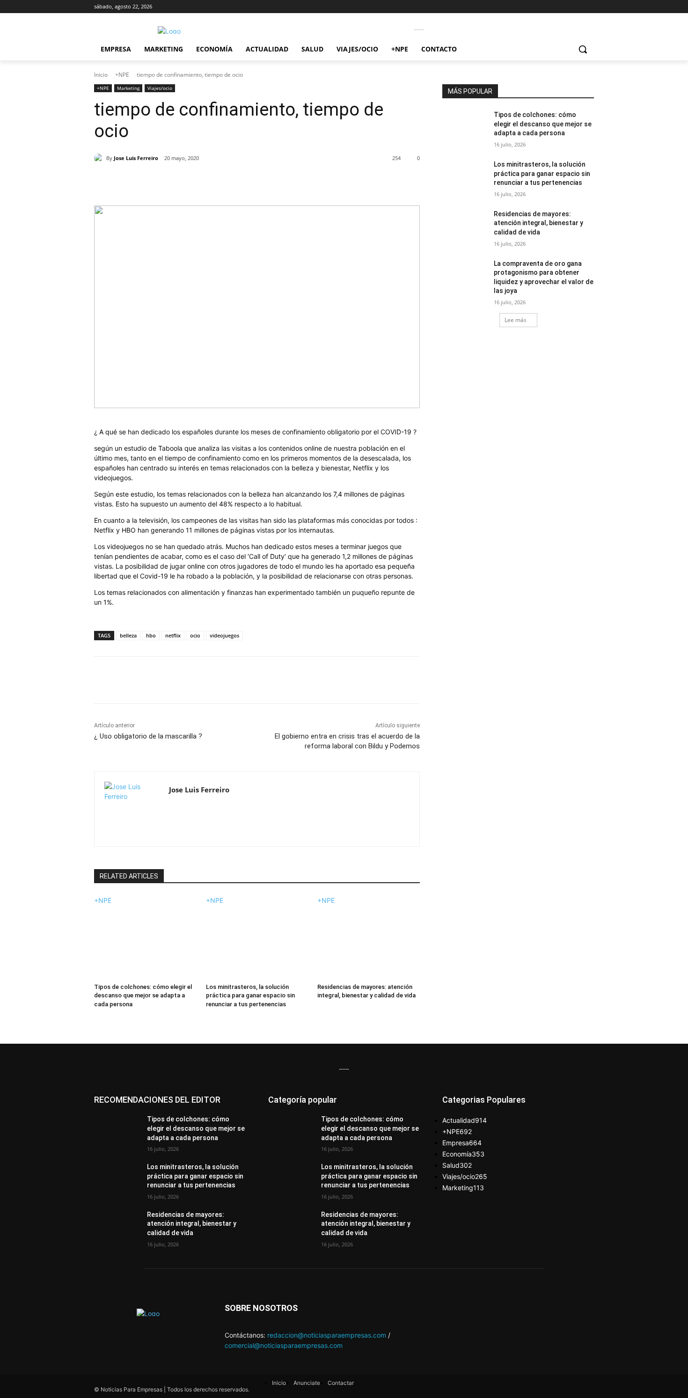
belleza (128, 635)
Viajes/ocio (159, 88)
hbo (151, 635)
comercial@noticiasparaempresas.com (284, 1345)
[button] (582, 49)
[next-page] (96, 1016)
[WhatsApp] (223, 182)
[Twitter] (180, 182)
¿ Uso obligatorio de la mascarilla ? (148, 736)
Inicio (101, 75)
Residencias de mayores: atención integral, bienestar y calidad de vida (538, 223)
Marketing (128, 88)
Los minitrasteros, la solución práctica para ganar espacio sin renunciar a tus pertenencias (250, 995)
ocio (195, 635)
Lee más (516, 320)
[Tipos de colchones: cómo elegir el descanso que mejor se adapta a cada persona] (145, 941)
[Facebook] (159, 182)
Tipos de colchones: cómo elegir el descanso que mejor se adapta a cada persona (143, 995)
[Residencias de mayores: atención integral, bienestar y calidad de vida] (368, 941)
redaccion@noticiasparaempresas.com (326, 1335)
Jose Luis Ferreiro (136, 157)
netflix (173, 635)
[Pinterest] (202, 182)
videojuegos (224, 635)
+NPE (122, 75)
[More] (246, 182)
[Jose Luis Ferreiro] (100, 158)
